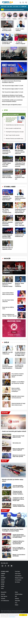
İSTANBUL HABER (5, 571)
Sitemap (17, 598)
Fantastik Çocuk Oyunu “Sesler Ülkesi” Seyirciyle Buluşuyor (19, 224)
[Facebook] (5, 565)
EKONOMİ (3, 577)
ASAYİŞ (2, 586)
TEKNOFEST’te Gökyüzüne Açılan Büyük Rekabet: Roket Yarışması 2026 (6, 198)
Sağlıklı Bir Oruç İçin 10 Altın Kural (7, 353)
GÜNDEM (3, 573)
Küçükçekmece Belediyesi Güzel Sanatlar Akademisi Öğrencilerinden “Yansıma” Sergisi (13, 96)
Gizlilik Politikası (18, 594)
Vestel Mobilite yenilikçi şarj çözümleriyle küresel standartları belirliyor (12, 100)
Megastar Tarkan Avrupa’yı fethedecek (19, 285)
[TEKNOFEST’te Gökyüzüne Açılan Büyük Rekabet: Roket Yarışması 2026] (14, 69)
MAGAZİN (7, 258)
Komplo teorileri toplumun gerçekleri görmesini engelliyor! (20, 198)
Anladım (23, 614)
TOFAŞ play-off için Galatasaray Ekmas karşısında (20, 165)
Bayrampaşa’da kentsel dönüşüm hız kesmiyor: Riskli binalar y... (14, 9)
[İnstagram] (2, 565)
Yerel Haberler (18, 575)
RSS (16, 596)
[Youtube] (11, 565)
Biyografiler (3, 592)
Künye (16, 592)
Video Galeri (18, 573)
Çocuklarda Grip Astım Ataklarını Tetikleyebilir (19, 366)
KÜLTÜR (2, 580)
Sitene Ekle (17, 600)
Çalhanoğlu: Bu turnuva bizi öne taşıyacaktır (6, 152)
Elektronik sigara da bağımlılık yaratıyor (12, 104)
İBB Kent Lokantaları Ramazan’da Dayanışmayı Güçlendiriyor (7, 224)
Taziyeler (3, 598)
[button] (11, 59)
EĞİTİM (2, 584)
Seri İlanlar (17, 582)
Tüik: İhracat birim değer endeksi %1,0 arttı (12, 85)
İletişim (16, 604)
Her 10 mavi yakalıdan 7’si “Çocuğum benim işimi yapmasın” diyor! (6, 211)
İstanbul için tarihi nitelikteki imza (19, 235)
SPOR (6, 110)
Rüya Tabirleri (4, 596)
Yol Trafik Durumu (5, 600)
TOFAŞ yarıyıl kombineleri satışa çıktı (19, 177)
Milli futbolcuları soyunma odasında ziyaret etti (20, 152)
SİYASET (3, 582)
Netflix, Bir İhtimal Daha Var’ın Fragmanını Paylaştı (7, 285)
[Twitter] (8, 565)
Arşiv (16, 602)
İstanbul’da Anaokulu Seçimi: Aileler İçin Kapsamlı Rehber (20, 211)
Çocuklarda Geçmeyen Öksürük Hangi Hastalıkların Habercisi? (11, 81)
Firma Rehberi (18, 580)
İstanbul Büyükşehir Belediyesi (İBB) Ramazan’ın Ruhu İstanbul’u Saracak (7, 236)
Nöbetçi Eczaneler (19, 577)
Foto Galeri (17, 571)
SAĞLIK (6, 342)
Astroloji (3, 594)
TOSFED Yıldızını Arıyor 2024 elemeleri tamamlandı (6, 165)
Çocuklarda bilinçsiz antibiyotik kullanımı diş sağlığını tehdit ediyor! (20, 354)
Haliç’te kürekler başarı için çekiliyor (7, 176)
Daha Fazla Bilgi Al (12, 616)
